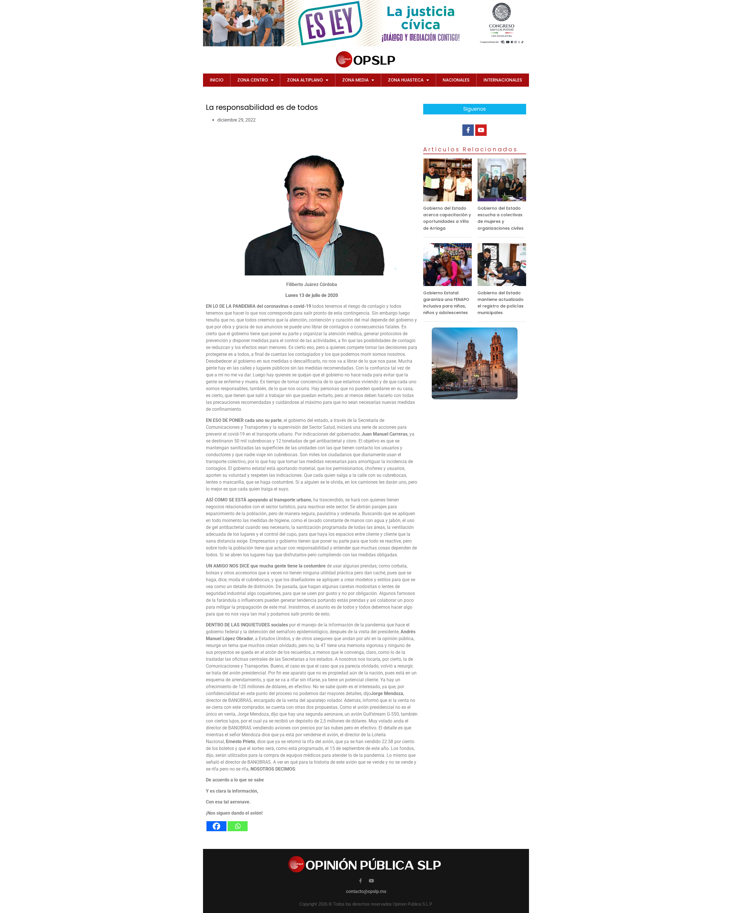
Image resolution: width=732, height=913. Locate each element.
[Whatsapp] (238, 826)
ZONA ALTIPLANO (305, 80)
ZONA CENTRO (252, 80)
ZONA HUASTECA (405, 80)
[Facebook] (216, 826)
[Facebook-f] (468, 130)
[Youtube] (481, 130)
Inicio (216, 80)
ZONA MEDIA (355, 80)
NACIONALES (456, 80)
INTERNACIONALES (503, 80)
